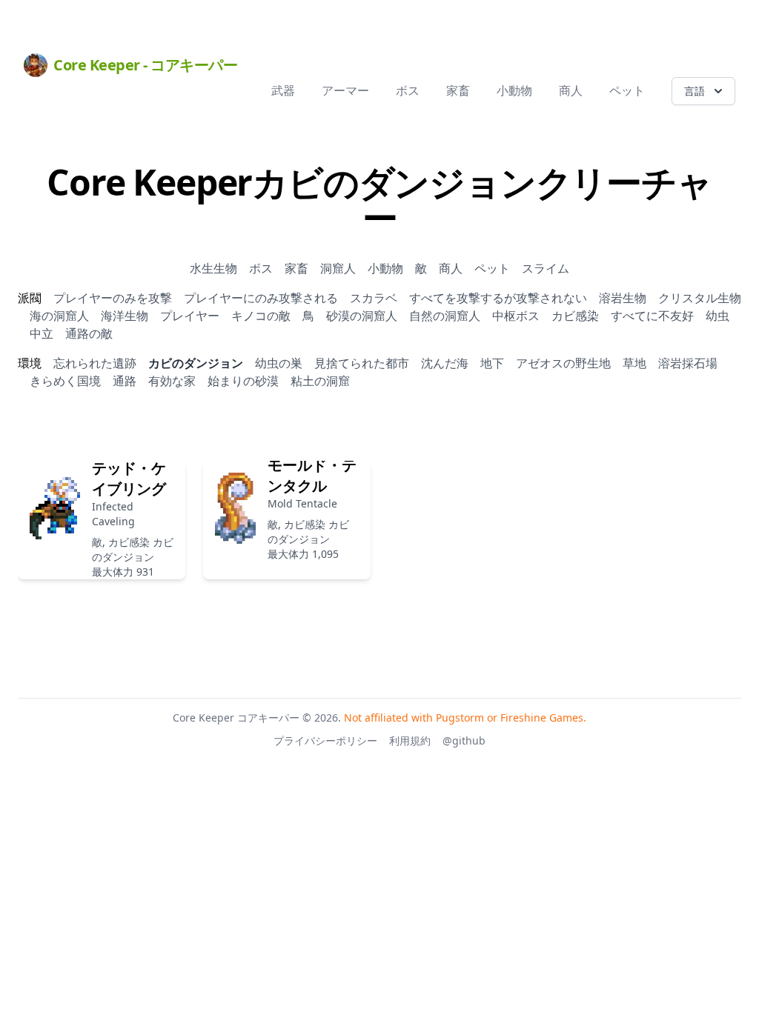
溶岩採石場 (687, 363)
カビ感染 (575, 315)
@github (464, 740)
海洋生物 (124, 315)
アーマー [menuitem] (345, 90)
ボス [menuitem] (408, 90)
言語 (694, 91)
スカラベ (373, 298)
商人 (451, 268)
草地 (634, 363)
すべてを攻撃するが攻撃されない (498, 298)
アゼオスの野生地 (563, 363)
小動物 (385, 268)
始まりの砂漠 (243, 381)
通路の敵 (89, 333)
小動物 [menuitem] (514, 90)
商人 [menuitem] (571, 90)
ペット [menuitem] (627, 90)
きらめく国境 (65, 381)
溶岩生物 (622, 298)
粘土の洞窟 (320, 381)
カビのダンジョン (195, 363)
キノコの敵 (261, 315)
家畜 (296, 268)
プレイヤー (189, 315)
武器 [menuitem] (283, 90)
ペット (492, 268)
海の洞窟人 (59, 315)
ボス (261, 268)
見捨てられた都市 (361, 363)
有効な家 (172, 381)
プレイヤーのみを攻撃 (112, 298)
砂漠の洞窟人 (361, 315)
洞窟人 (338, 268)
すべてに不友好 (652, 315)
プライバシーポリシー (325, 740)
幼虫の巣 (278, 363)
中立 (41, 333)
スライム (545, 268)
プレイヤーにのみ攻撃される (261, 298)
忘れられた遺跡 (94, 363)
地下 (492, 363)
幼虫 (717, 315)
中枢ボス (516, 315)
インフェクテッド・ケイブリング (129, 468)
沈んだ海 (444, 363)
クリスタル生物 (699, 298)
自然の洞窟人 (444, 315)
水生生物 (213, 268)
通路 (124, 381)
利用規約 (410, 740)
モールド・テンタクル (312, 475)
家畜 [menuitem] (458, 90)
